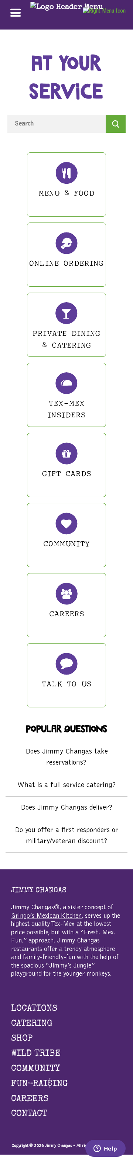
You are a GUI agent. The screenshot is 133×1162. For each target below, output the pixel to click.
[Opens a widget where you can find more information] (105, 1149)
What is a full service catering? (66, 785)
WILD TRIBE (36, 1053)
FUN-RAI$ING (39, 1084)
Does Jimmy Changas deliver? (67, 807)
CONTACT (29, 1114)
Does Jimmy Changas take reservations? (66, 757)
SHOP (22, 1038)
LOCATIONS (34, 1008)
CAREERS (29, 1099)
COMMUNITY (35, 1069)
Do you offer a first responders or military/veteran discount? (66, 836)
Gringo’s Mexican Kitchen (46, 916)
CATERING (31, 1024)
